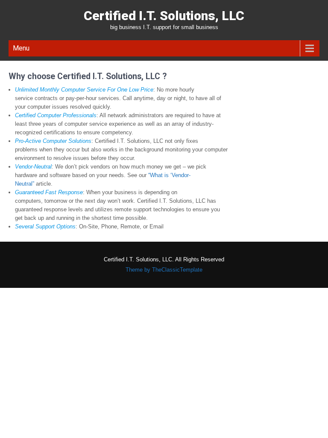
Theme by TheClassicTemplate (164, 269)
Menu (21, 48)
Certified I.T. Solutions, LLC (164, 15)
